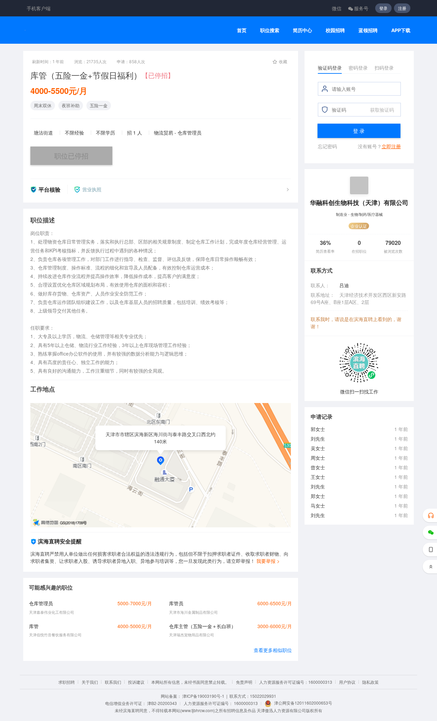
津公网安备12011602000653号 (303, 703)
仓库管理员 (41, 603)
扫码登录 (384, 67)
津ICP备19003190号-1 (203, 696)
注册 (402, 8)
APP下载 (400, 30)
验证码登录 (330, 67)
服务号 (361, 8)
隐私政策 (370, 682)
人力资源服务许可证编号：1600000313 (295, 682)
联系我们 (113, 682)
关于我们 (90, 682)
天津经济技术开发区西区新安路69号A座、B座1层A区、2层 (358, 298)
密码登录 (358, 67)
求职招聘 (66, 682)
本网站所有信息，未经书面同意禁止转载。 (190, 682)
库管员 (176, 603)
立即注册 (391, 146)
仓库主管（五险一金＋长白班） (202, 626)
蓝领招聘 (368, 30)
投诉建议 (136, 682)
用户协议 (347, 682)
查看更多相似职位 (273, 650)
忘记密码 (327, 146)
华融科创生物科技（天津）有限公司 (359, 202)
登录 (383, 8)
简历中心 (302, 30)
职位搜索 (269, 30)
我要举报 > (268, 560)
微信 (336, 8)
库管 (34, 626)
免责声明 (244, 682)
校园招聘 (335, 30)
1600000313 (246, 703)
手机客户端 (39, 8)
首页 (241, 30)
